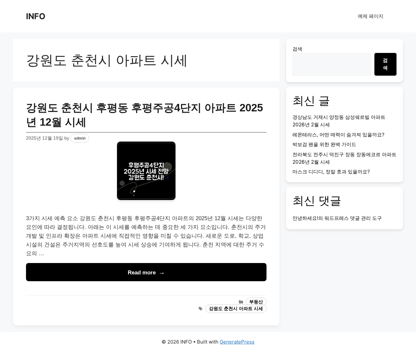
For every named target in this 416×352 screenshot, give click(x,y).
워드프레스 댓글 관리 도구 (353, 218)
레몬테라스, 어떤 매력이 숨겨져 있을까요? (338, 135)
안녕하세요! (305, 218)
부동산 (256, 301)
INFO (36, 16)
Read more (142, 273)
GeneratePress (237, 342)
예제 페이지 (371, 16)
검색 (297, 49)
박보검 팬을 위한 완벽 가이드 (324, 144)
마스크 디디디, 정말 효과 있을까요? (331, 172)
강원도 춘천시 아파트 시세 (236, 308)
